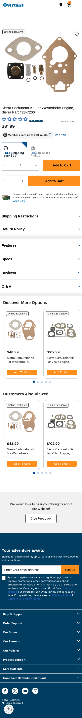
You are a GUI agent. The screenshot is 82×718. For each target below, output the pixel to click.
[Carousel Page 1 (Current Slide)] (34, 382)
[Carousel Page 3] (42, 382)
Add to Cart (54, 181)
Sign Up (70, 569)
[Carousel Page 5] (50, 382)
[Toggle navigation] (77, 5)
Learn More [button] (19, 200)
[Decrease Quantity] (4, 181)
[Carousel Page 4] (46, 382)
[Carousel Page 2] (38, 382)
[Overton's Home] (13, 5)
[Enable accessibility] (9, 709)
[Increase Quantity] (23, 181)
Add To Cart (22, 372)
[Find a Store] (61, 5)
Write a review (36, 120)
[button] (46, 198)
